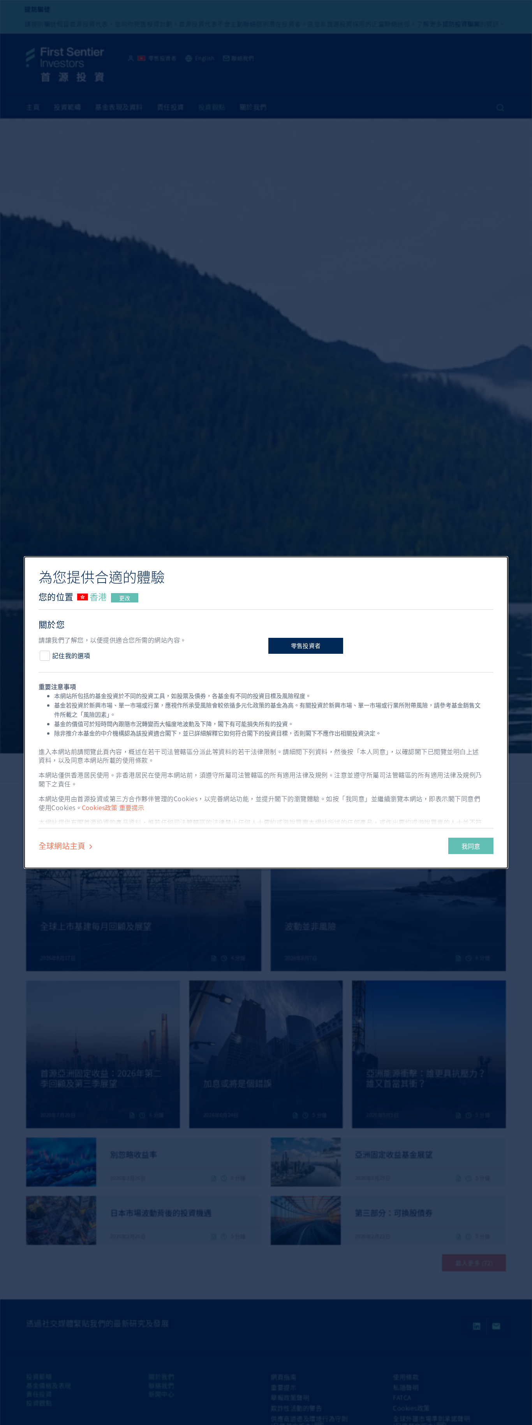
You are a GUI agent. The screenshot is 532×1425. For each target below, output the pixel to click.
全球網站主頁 (63, 845)
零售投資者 (306, 645)
